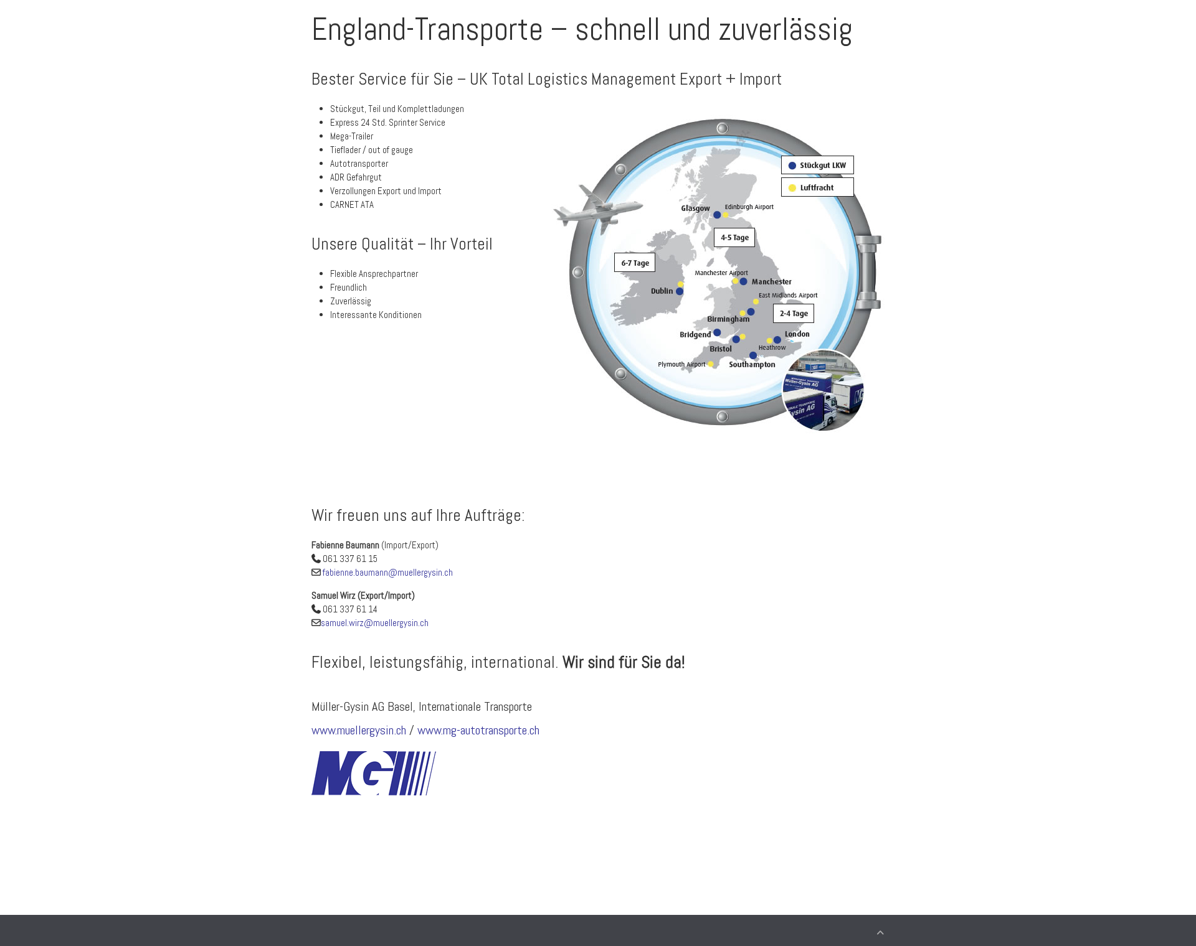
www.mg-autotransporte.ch (478, 730)
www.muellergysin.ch (358, 730)
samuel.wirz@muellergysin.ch (375, 623)
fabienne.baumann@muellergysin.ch (388, 572)
